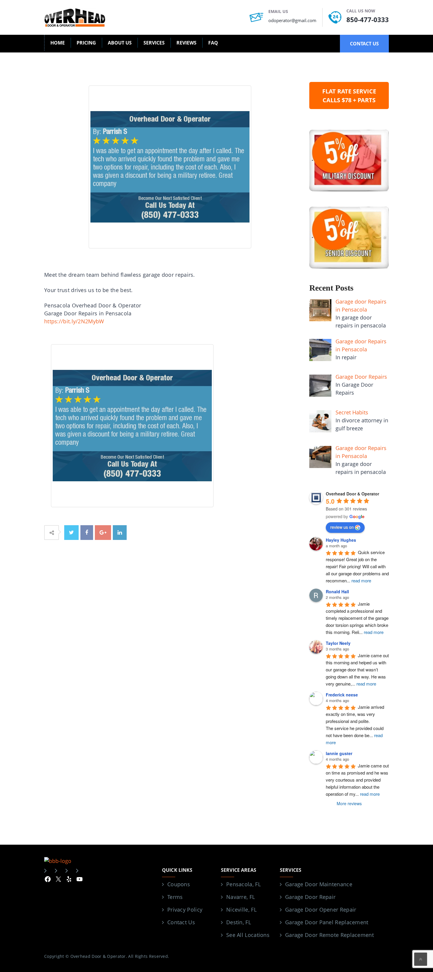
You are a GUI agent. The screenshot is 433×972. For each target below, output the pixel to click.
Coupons (178, 884)
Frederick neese (342, 695)
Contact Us (181, 922)
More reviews (349, 803)
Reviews (186, 42)
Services (154, 42)
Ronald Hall (337, 591)
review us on (342, 527)
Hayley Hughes (341, 540)
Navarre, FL (240, 896)
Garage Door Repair (310, 896)
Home (57, 42)
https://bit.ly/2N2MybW (74, 321)
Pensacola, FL (243, 884)
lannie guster (339, 753)
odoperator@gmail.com (292, 20)
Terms (175, 896)
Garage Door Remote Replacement (329, 934)
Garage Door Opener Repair (320, 909)
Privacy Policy (184, 909)
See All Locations (248, 934)
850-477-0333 (367, 19)
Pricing (86, 42)
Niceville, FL (241, 909)
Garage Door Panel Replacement (326, 922)
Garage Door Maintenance (318, 884)
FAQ (213, 42)
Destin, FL (238, 922)
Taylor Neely (338, 643)
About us (120, 42)
